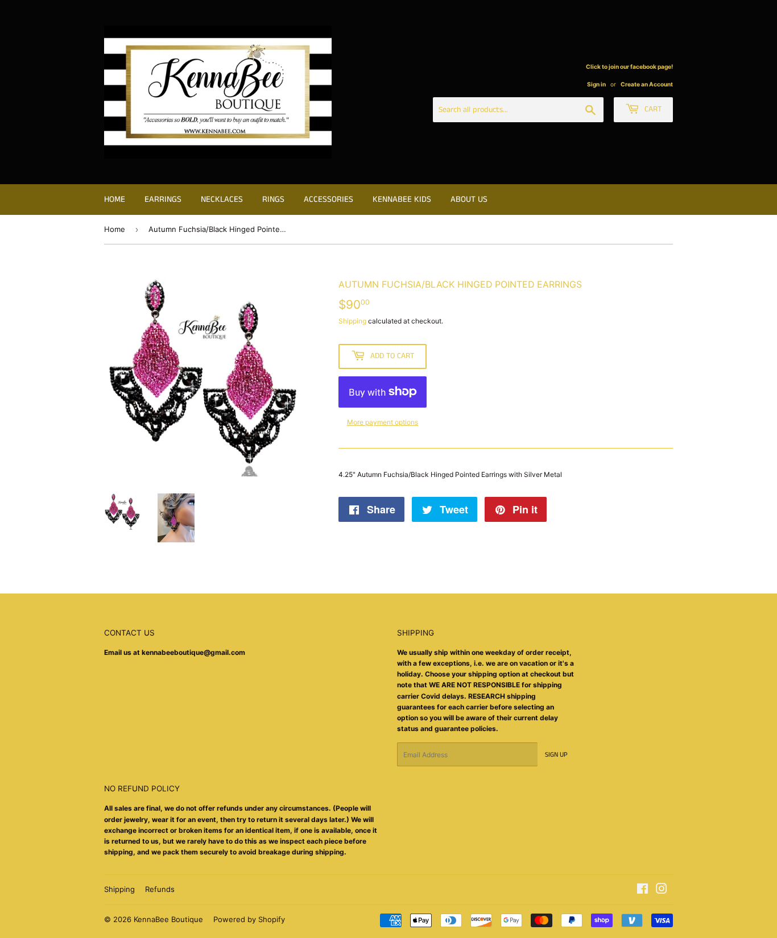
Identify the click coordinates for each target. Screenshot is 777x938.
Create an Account (647, 84)
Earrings (162, 199)
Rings (273, 199)
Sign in (596, 84)
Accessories (328, 199)
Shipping (352, 321)
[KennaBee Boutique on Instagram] (661, 890)
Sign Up (556, 754)
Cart (652, 109)
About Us (469, 199)
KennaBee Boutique (168, 919)
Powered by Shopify (249, 919)
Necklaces (222, 199)
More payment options (382, 422)
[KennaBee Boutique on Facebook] (642, 890)
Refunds (160, 889)
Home (114, 199)
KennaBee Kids (402, 199)
